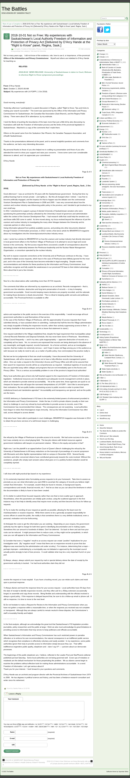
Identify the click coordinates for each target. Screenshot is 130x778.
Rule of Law (7, 24)
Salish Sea (105, 361)
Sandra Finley (17, 688)
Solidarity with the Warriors (108, 282)
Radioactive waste (110, 134)
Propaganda (106, 217)
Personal (102, 252)
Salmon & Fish (107, 143)
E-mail (12, 738)
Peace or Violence (105, 229)
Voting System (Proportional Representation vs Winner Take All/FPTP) (110, 339)
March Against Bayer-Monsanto (115, 165)
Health (101, 160)
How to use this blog (107, 439)
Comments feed (105, 416)
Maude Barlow (107, 317)
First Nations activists (109, 301)
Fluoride (105, 179)
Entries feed (104, 413)
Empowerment (104, 127)
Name (12, 732)
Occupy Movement (108, 101)
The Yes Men (106, 326)
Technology (103, 332)
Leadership (103, 226)
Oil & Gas (105, 137)
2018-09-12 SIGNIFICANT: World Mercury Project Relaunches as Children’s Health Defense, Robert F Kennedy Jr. (24, 762)
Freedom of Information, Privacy (31, 49)
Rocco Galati (106, 323)
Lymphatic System (108, 181)
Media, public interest (109, 211)
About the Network (106, 428)
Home (102, 425)
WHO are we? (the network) (109, 436)
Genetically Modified (106, 152)
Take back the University (38, 51)
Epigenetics (106, 176)
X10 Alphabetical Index (107, 386)
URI (13, 745)
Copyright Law (107, 206)
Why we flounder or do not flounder (111, 375)
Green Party (103, 157)
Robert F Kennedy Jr (109, 320)
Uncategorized (104, 334)
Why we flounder (105, 458)
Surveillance (106, 279)
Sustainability (104, 329)
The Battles (14, 9)
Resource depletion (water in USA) (114, 247)
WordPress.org (105, 418)
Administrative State (109, 65)
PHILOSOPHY (104, 255)
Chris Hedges (106, 290)
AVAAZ (104, 285)
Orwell (106, 219)
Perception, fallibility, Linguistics (113, 214)
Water (101, 345)
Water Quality (106, 372)
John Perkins (106, 307)
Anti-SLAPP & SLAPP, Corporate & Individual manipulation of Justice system (114, 263)
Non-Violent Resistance (110, 99)
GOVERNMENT (104, 154)
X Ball (101, 378)
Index (106, 352)
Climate (102, 57)
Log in (102, 410)
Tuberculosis (106, 192)
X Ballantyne (103, 381)
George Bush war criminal (111, 231)
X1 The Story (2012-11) (107, 383)
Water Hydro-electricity (110, 369)
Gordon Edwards (108, 304)
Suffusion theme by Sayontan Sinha (117, 771)
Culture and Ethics (105, 118)
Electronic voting (110, 109)
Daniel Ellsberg (107, 293)
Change (102, 54)
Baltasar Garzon (107, 287)
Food (101, 141)
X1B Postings (104, 394)
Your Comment (13, 699)
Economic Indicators (109, 123)
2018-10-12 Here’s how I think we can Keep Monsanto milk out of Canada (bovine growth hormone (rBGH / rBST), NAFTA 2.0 (70, 762)
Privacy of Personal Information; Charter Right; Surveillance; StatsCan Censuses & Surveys (113, 273)
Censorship (106, 203)
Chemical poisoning (109, 162)
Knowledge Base (105, 200)
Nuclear (104, 132)
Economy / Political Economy (109, 121)
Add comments (85, 49)
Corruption (17, 24)
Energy (101, 129)
